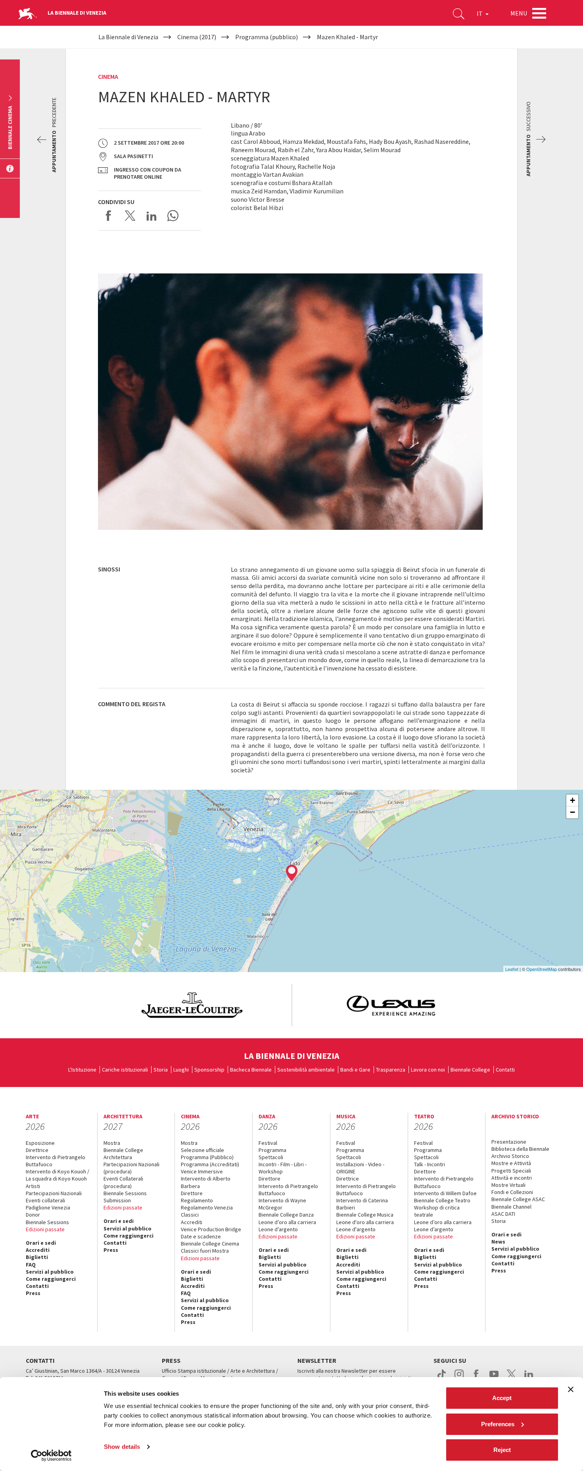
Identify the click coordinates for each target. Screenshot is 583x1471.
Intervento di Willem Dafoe (445, 1193)
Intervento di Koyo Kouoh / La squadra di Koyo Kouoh (57, 1175)
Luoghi (181, 1069)
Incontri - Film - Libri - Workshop (283, 1168)
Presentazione (508, 1141)
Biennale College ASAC (518, 1199)
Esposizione (40, 1142)
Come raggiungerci (51, 1278)
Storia (160, 1069)
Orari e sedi (41, 1242)
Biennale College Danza (286, 1214)
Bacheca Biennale (251, 1069)
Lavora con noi (428, 1069)
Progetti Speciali (511, 1170)
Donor (33, 1214)
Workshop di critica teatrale (437, 1211)
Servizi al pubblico (50, 1271)
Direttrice (37, 1150)
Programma (272, 1150)
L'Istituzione (82, 1069)
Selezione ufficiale (202, 1150)
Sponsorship (209, 1069)
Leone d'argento (356, 1229)
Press (33, 1293)
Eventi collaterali (45, 1200)
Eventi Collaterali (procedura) (123, 1182)
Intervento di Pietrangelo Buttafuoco (55, 1161)
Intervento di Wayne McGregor (282, 1204)
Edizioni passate (45, 1229)
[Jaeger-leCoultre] (192, 1005)
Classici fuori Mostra (205, 1250)
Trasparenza (390, 1069)
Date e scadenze (201, 1236)
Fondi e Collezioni (512, 1192)
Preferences (497, 1424)
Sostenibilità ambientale (306, 1069)
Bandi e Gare (355, 1069)
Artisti (33, 1186)
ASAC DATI (503, 1213)
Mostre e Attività (511, 1163)
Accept (502, 1398)
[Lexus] (391, 1005)
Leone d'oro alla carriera (365, 1222)
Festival (268, 1142)
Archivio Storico (510, 1156)
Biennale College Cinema (210, 1243)
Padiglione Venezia (48, 1207)
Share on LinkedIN (151, 215)
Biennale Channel (511, 1206)
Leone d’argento (278, 1229)
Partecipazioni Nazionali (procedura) (131, 1168)
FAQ (31, 1264)
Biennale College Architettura (123, 1153)
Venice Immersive (202, 1171)
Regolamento (197, 1200)
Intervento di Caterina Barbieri (362, 1204)
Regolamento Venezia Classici (207, 1211)
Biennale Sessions (47, 1222)
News (498, 1241)
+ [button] (572, 800)
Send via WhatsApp (172, 215)
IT (480, 13)
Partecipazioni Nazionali (54, 1193)
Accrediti (38, 1249)
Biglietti (37, 1257)
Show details (122, 1446)
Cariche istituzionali (125, 1069)
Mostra (112, 1142)
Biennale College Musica (364, 1214)
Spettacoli (271, 1157)
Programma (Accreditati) (210, 1164)
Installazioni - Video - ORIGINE (360, 1168)
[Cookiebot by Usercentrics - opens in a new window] (51, 1455)
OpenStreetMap (541, 969)
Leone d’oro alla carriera (287, 1222)
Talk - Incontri (429, 1164)
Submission (117, 1200)
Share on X (130, 215)
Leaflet (511, 969)
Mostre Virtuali (508, 1184)
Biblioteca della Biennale (520, 1148)
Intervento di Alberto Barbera (205, 1182)
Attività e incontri (511, 1177)
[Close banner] (570, 1389)
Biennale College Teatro (442, 1200)
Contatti (505, 1069)
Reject (502, 1449)
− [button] (572, 812)
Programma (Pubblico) (207, 1157)
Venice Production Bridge (211, 1229)
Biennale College (470, 1069)
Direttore (192, 1193)
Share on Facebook (108, 215)
